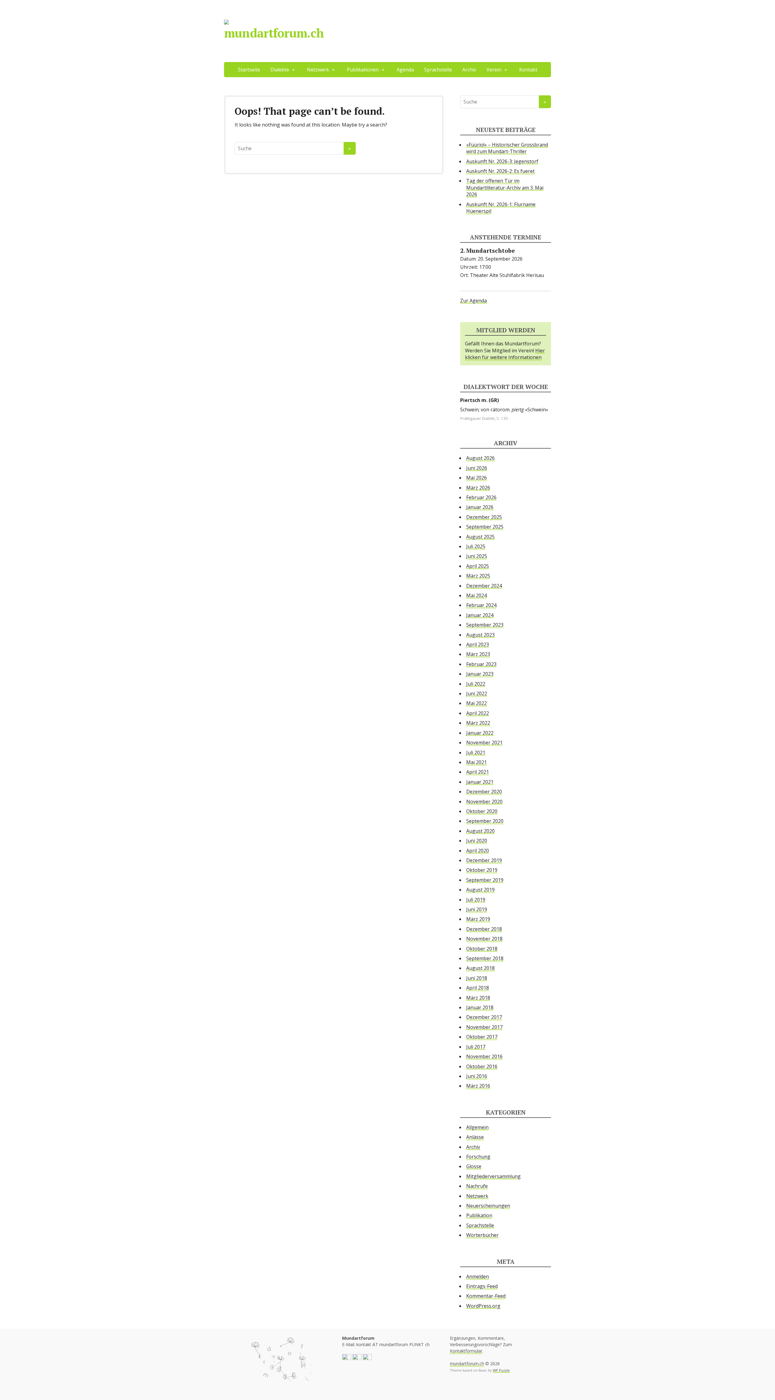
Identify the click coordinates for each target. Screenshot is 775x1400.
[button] (346, 1358)
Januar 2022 (479, 733)
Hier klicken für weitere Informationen (505, 354)
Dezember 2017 (484, 1017)
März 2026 (478, 487)
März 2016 (478, 1085)
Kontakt (528, 69)
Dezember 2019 (484, 860)
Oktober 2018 (481, 948)
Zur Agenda (473, 300)
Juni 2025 (476, 556)
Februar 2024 (481, 605)
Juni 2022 (476, 693)
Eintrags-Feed (482, 1286)
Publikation (479, 1215)
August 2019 (480, 889)
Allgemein (477, 1127)
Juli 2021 (475, 752)
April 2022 (477, 713)
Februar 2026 (481, 497)
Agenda (405, 69)
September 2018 (484, 958)
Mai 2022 (476, 703)
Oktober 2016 (481, 1066)
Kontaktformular (466, 1351)
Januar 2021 (479, 782)
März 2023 (478, 654)
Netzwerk (477, 1196)
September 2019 (484, 880)
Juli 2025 (475, 546)
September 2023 (484, 624)
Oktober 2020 (481, 811)
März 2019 (478, 919)
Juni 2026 (476, 468)
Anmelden (477, 1276)
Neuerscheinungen (488, 1205)
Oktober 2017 (481, 1036)
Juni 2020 (476, 840)
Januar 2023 (479, 673)
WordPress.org (483, 1306)
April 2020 (477, 850)
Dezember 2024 (484, 585)
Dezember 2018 (484, 929)
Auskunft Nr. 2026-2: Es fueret (500, 171)
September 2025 (484, 526)
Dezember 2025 (484, 517)
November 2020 (484, 801)
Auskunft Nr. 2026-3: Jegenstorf (502, 161)
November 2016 (484, 1056)
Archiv (469, 69)
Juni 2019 (476, 909)
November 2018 (484, 938)
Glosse (473, 1166)
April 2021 (477, 772)
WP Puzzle (501, 1370)
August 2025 (480, 536)
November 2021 (484, 742)
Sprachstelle (438, 69)
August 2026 (480, 458)
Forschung (478, 1156)
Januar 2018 (479, 1007)
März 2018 (478, 997)
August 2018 (480, 968)
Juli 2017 (475, 1046)
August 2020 (480, 831)
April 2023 (477, 644)
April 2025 (477, 566)
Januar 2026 (479, 507)
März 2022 (478, 723)
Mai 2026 (476, 477)
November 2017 (484, 1027)
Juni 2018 (476, 978)
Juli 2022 (475, 683)
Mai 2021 (476, 762)
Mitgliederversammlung (493, 1176)
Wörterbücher (482, 1235)
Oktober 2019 (481, 870)
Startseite (249, 69)
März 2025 (478, 575)
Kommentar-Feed (486, 1296)
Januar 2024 (479, 615)
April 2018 (477, 987)
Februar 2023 (481, 664)
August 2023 (480, 634)
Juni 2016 (476, 1076)
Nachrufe (477, 1186)
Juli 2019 (475, 899)
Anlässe (475, 1137)
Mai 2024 (476, 595)
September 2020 (484, 821)
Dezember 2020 (484, 791)
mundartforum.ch (274, 33)
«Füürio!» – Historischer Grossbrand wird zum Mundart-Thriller (507, 148)
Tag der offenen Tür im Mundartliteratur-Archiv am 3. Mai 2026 (504, 187)
